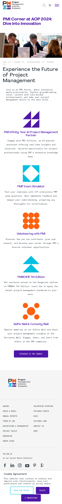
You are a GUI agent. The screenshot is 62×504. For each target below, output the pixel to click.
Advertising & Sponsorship (15, 426)
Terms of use (9, 421)
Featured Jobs (40, 421)
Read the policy (21, 490)
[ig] (20, 465)
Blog (36, 416)
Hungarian (7, 436)
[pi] (35, 465)
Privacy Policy (10, 431)
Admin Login (8, 441)
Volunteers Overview (43, 406)
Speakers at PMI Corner (31, 354)
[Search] (44, 5)
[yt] (27, 465)
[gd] (42, 465)
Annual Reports (10, 416)
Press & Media (9, 411)
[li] (12, 465)
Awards (6, 406)
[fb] (5, 465)
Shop (36, 431)
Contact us (39, 426)
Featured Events (41, 411)
